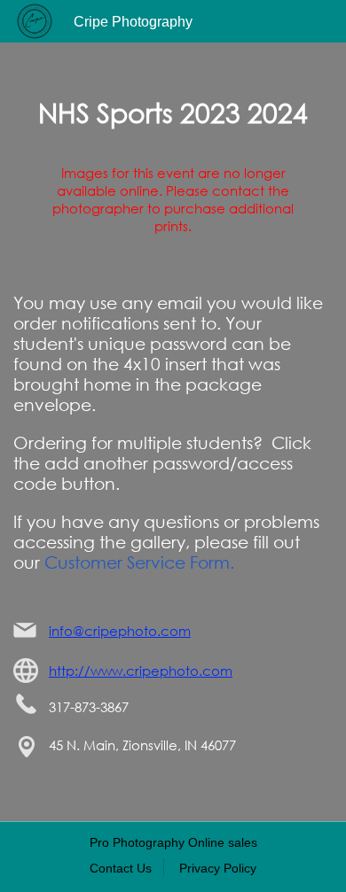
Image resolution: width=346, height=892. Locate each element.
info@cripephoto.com (120, 631)
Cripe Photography (133, 21)
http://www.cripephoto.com (140, 670)
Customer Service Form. (139, 562)
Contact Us (121, 868)
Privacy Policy (217, 868)
